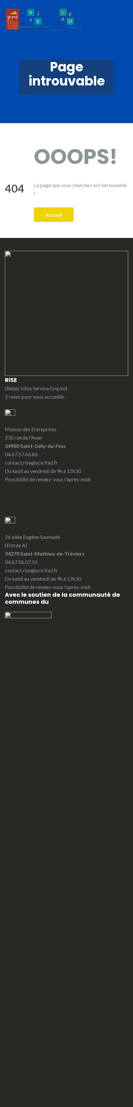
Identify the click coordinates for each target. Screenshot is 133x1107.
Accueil (53, 215)
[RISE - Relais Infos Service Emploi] (44, 19)
